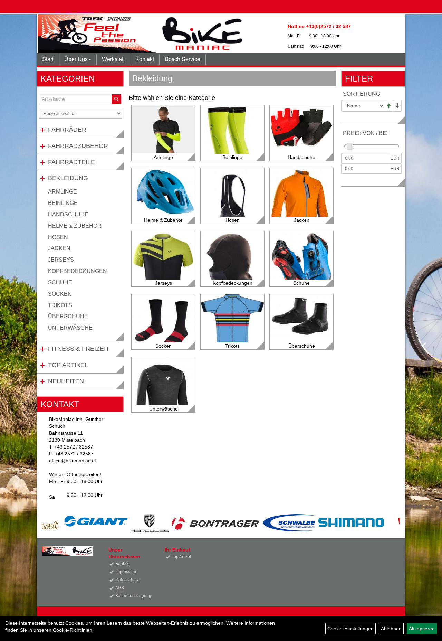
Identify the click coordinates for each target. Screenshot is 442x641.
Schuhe (60, 282)
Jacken (59, 248)
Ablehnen (391, 628)
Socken (60, 294)
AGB (119, 587)
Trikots (60, 305)
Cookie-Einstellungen (350, 628)
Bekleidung (68, 178)
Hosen (58, 237)
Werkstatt (113, 59)
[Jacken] (301, 209)
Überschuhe (68, 316)
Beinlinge (63, 203)
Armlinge (62, 192)
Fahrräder (67, 129)
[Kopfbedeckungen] (232, 271)
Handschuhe (68, 214)
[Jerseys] (163, 270)
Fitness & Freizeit (78, 348)
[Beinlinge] (232, 146)
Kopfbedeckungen (77, 271)
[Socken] (163, 321)
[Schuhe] (301, 266)
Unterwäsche (70, 328)
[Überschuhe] (301, 315)
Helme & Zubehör (75, 226)
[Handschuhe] (301, 127)
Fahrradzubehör (78, 145)
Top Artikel (68, 364)
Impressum (125, 571)
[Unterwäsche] (163, 398)
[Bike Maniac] (142, 33)
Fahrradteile (71, 162)
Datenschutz (127, 579)
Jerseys (61, 260)
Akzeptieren (422, 628)
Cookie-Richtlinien (72, 630)
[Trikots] (232, 325)
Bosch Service (182, 59)
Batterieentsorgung (132, 595)
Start (48, 59)
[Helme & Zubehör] (163, 193)
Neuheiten (66, 381)
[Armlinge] (163, 129)
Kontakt (144, 59)
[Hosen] (232, 209)
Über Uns (76, 59)
